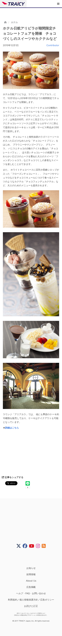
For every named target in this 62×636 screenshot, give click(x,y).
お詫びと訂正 (31, 606)
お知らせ (31, 568)
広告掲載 (31, 587)
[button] (58, 3)
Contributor (52, 45)
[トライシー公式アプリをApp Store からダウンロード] (33, 557)
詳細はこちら (12, 427)
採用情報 (31, 574)
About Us (31, 580)
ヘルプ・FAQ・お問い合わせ (31, 593)
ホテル (14, 22)
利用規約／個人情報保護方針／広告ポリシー (31, 599)
